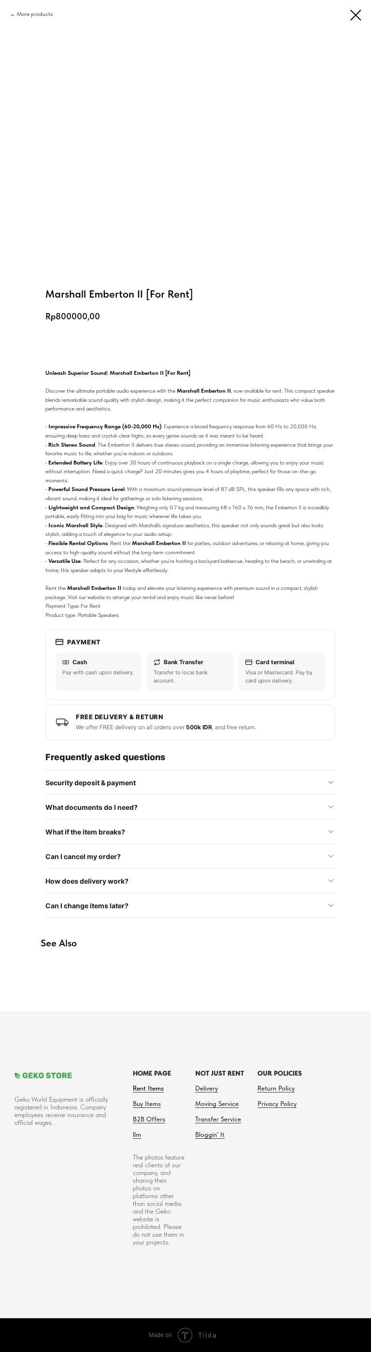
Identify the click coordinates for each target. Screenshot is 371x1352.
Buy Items (147, 1103)
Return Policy (276, 1088)
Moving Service (217, 1103)
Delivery (206, 1088)
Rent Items (148, 1088)
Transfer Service (218, 1119)
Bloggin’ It (210, 1134)
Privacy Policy (277, 1103)
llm (137, 1134)
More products (35, 14)
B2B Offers (149, 1119)
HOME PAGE (152, 1073)
